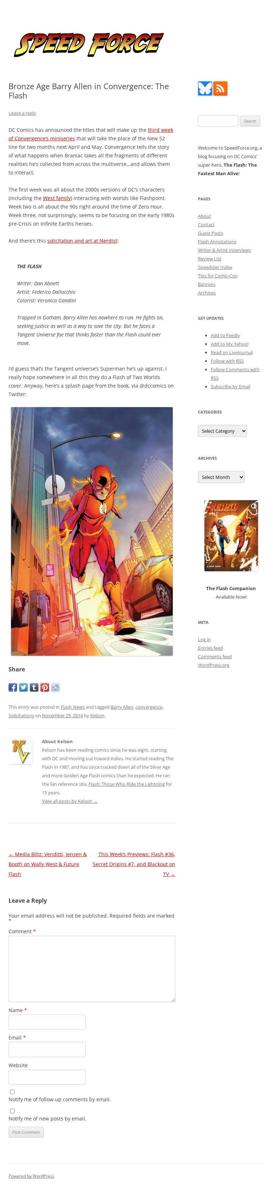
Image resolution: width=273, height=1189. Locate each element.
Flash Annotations (217, 241)
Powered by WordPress (31, 1176)
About (204, 216)
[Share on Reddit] (55, 687)
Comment (22, 931)
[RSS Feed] (220, 94)
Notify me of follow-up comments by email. (60, 1099)
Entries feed (210, 648)
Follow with (227, 361)
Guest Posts (210, 233)
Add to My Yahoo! (229, 344)
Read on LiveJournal (232, 352)
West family (57, 198)
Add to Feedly (225, 335)
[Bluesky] (205, 94)
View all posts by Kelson (70, 801)
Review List (209, 258)
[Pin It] (45, 687)
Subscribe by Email (230, 386)
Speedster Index (215, 267)
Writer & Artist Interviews (224, 250)
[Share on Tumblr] (34, 687)
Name (18, 1010)
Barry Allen (122, 707)
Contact (206, 224)
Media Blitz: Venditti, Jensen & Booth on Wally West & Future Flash (48, 864)
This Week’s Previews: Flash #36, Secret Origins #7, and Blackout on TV (134, 864)
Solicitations (21, 715)
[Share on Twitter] (23, 687)
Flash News (73, 707)
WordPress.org (213, 665)
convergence (148, 707)
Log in (204, 639)
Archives (207, 293)
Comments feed (215, 656)
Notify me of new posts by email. (47, 1118)
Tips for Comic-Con (218, 275)
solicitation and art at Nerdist (82, 240)
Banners (206, 284)
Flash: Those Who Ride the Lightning (127, 784)
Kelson (97, 715)
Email (17, 1037)
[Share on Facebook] (13, 687)
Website (18, 1065)
